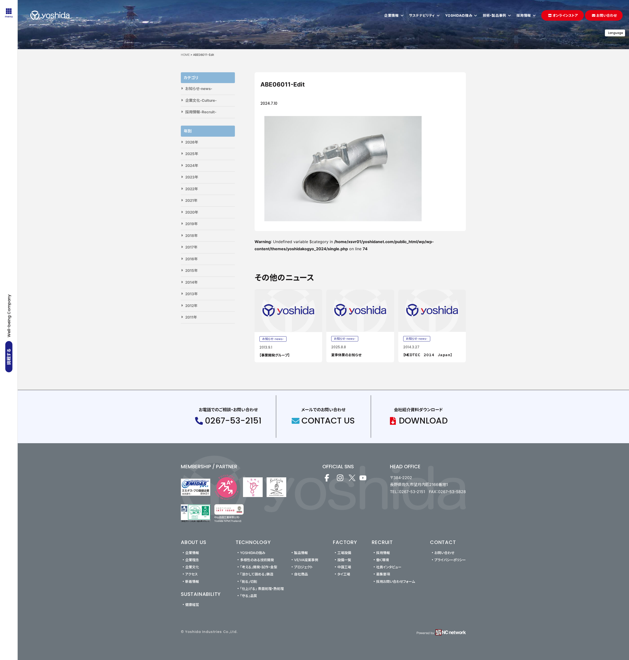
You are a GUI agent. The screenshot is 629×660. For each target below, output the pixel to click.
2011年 (191, 317)
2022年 (191, 189)
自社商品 (301, 574)
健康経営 (192, 604)
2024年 (191, 165)
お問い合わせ (444, 553)
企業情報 (192, 553)
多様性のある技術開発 (257, 560)
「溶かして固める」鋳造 (256, 574)
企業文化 (192, 567)
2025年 (191, 153)
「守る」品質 (248, 596)
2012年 (191, 305)
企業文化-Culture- (201, 100)
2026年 (191, 142)
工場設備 (344, 553)
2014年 (191, 282)
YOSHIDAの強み (252, 553)
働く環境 (382, 560)
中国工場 (344, 567)
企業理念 (192, 560)
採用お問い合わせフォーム (395, 581)
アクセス (191, 574)
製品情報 (301, 553)
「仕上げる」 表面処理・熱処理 (262, 589)
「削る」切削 (248, 581)
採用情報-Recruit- (200, 112)
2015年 (191, 270)
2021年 (191, 200)
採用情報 (383, 553)
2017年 (191, 247)
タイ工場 (343, 574)
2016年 (191, 259)
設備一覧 (344, 560)
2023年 (191, 177)
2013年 (191, 294)
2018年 (191, 235)
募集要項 (383, 574)
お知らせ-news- (198, 88)
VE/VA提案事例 (306, 560)
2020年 (191, 212)
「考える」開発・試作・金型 (258, 567)
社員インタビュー (388, 567)
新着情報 (192, 581)
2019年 (191, 223)
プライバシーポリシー (450, 560)
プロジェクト (303, 567)
